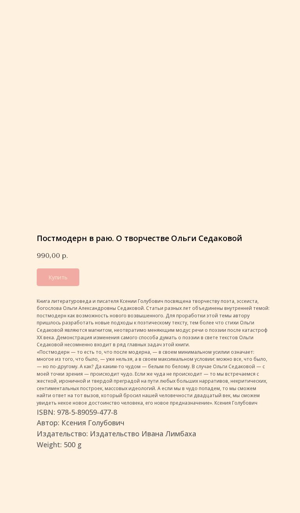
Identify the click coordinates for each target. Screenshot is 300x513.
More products (31, 11)
